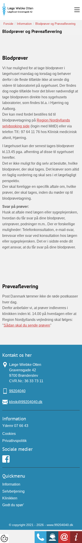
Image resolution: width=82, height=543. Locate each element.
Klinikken (9, 498)
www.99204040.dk (60, 525)
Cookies (9, 434)
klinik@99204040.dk (25, 402)
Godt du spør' (13, 505)
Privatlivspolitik (14, 441)
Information (11, 484)
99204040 (17, 391)
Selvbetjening (13, 491)
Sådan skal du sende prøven (27, 325)
